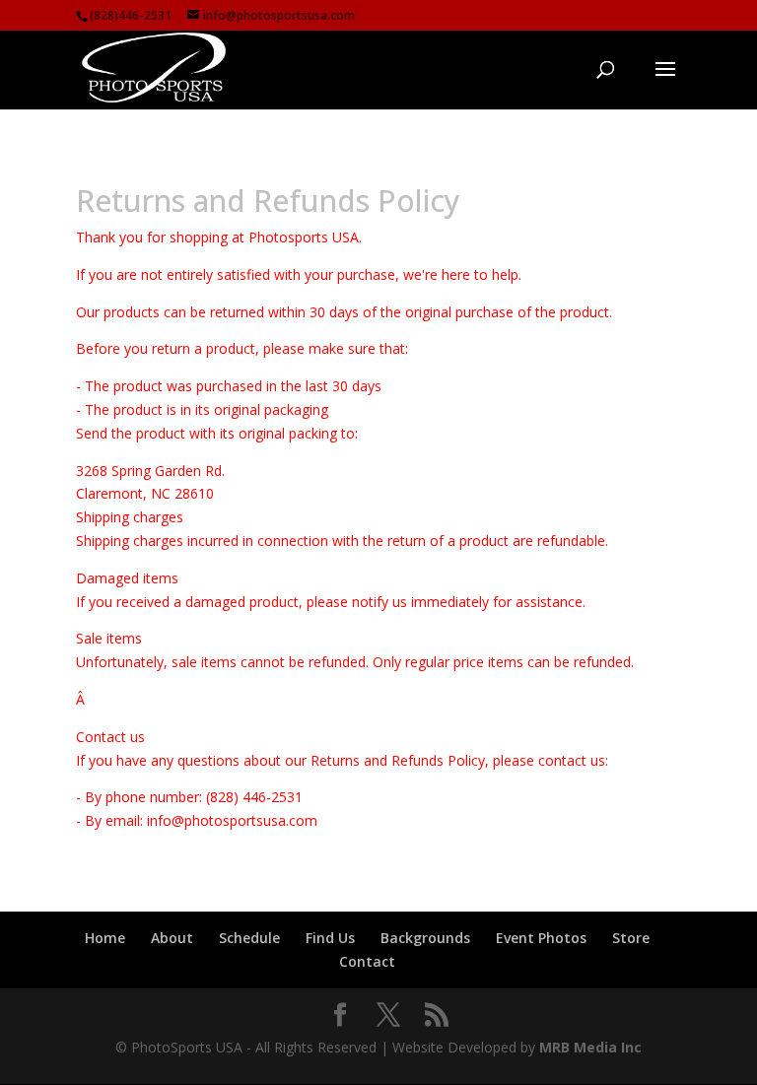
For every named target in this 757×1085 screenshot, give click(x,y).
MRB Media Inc (590, 1047)
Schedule (249, 937)
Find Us (330, 937)
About (172, 937)
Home (105, 937)
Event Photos (541, 937)
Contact (367, 961)
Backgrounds (425, 937)
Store (631, 937)
